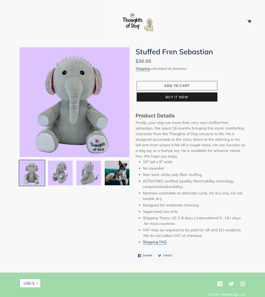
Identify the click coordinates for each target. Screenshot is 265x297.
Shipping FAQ (155, 242)
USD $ (29, 283)
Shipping (143, 68)
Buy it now (177, 97)
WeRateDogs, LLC (232, 294)
